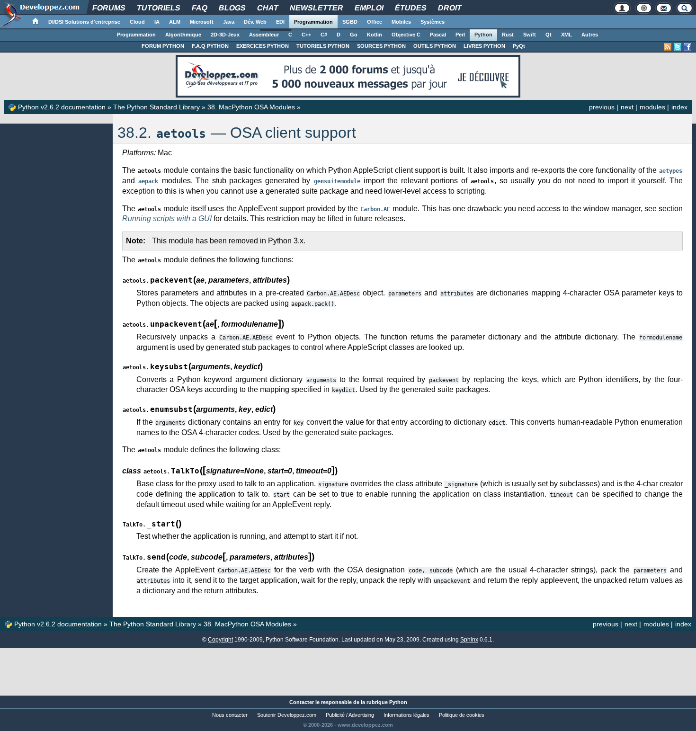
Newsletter (316, 8)
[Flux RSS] (667, 47)
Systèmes (432, 22)
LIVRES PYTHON (484, 46)
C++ (306, 34)
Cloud (137, 22)
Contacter (301, 702)
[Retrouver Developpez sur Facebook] (687, 47)
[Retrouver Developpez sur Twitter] (677, 47)
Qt (548, 34)
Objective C (406, 34)
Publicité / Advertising (350, 715)
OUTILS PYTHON (434, 46)
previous (602, 107)
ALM (174, 22)
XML (566, 34)
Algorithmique (183, 34)
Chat (267, 8)
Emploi (369, 8)
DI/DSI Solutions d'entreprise (84, 22)
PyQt (519, 46)
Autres (589, 34)
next (627, 107)
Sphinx (469, 639)
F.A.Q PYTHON (210, 46)
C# (324, 34)
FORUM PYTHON (163, 46)
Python (483, 34)
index (679, 107)
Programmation (313, 22)
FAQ (199, 8)
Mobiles (401, 22)
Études (410, 8)
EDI (280, 22)
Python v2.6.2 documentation (62, 107)
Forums (108, 8)
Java (228, 22)
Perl (460, 34)
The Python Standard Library (156, 107)
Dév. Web (255, 22)
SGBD (349, 22)
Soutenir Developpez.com (286, 715)
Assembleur (264, 34)
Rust (508, 34)
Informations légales (406, 715)
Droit (449, 8)
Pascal (438, 34)
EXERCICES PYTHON (262, 46)
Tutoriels (158, 8)
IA (157, 22)
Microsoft (202, 22)
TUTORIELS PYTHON (322, 46)
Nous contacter (230, 715)
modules (652, 107)
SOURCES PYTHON (381, 46)
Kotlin (374, 34)
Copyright (220, 639)
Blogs (232, 8)
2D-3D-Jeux (225, 34)
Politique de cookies (461, 715)
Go (353, 34)
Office (374, 22)
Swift (529, 34)
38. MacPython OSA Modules (251, 107)
